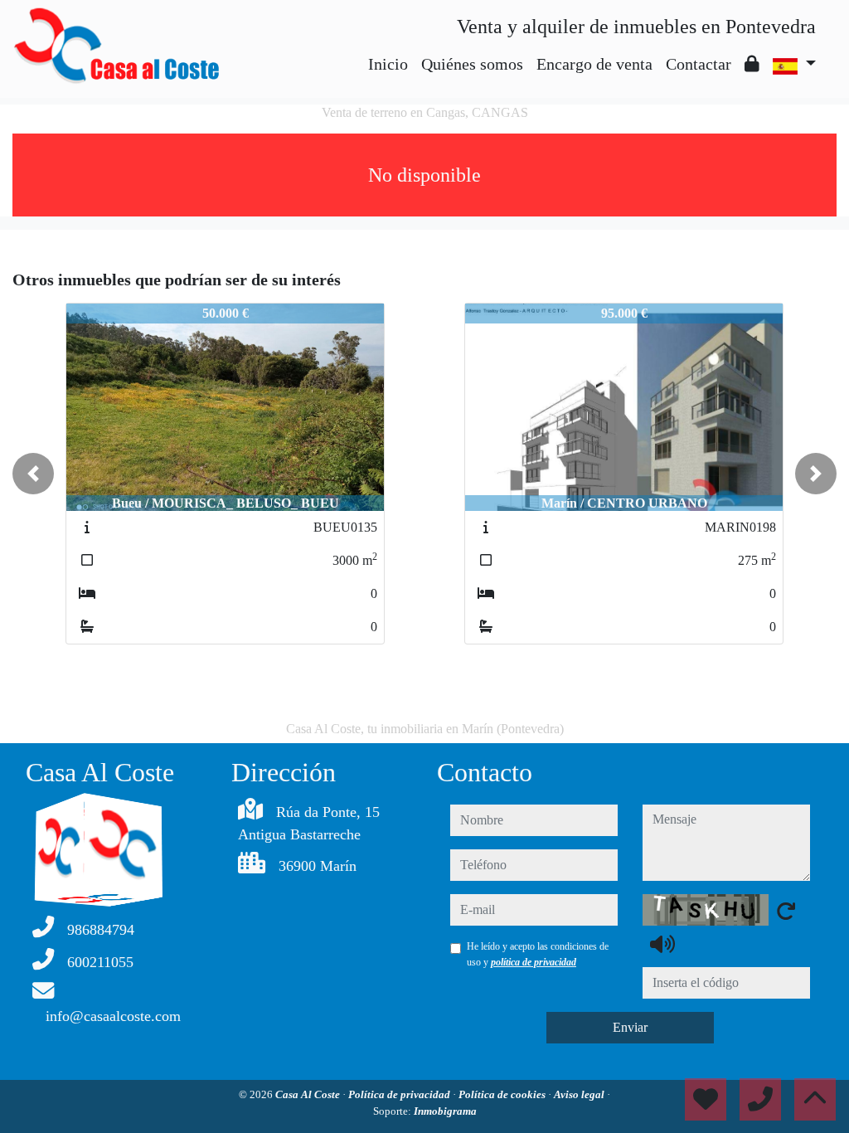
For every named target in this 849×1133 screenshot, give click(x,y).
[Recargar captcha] (786, 910)
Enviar (630, 1027)
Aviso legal (580, 1094)
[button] (33, 473)
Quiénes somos (472, 64)
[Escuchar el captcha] (662, 943)
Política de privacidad (400, 1094)
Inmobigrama (445, 1111)
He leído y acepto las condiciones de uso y (538, 954)
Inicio (388, 64)
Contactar (698, 64)
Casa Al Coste (308, 1094)
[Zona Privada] (752, 64)
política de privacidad (533, 962)
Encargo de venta (594, 64)
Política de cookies (503, 1094)
